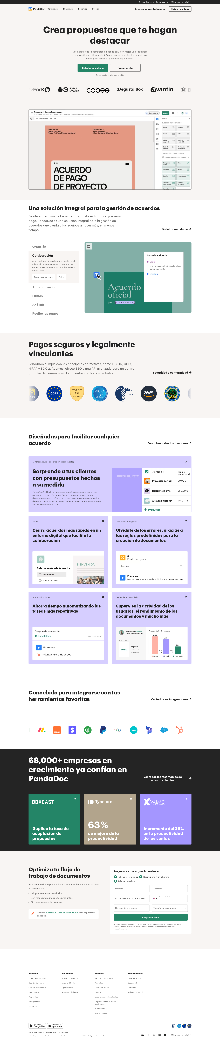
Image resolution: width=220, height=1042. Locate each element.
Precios (95, 9)
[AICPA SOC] (179, 1026)
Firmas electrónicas (37, 978)
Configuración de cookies (96, 1036)
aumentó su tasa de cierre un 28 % (62, 912)
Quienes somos (134, 978)
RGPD (84, 1036)
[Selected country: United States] (155, 898)
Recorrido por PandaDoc (105, 978)
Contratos (33, 1006)
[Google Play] (37, 1026)
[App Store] (55, 1026)
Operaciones (67, 987)
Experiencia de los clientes (106, 997)
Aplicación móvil (135, 992)
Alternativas (100, 1008)
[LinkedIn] (142, 1035)
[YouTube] (165, 1035)
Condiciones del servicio (158, 924)
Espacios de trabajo (43, 277)
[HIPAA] (174, 1026)
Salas (61, 277)
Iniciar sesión (162, 2)
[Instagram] (159, 1035)
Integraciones (101, 1013)
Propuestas (33, 997)
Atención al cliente (70, 992)
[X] (153, 1035)
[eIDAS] (189, 1026)
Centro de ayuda (146, 2)
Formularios (34, 992)
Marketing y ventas (70, 978)
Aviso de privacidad (177, 924)
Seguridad (132, 983)
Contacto (132, 987)
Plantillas (99, 983)
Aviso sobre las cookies (72, 1036)
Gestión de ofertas (37, 983)
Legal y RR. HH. (68, 983)
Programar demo (150, 917)
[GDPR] (184, 1026)
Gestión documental (37, 987)
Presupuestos (34, 1001)
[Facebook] (148, 1035)
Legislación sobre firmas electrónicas (105, 1002)
